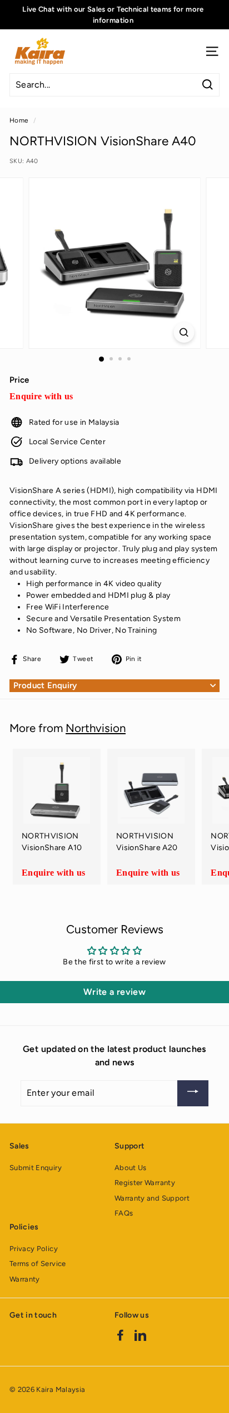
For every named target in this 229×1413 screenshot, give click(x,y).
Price (19, 380)
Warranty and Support (152, 1198)
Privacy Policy (33, 1248)
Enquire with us (41, 396)
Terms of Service (37, 1263)
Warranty (24, 1279)
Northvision (96, 728)
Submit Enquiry (35, 1167)
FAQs (123, 1213)
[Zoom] (184, 332)
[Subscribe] (192, 1093)
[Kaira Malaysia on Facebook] (120, 1335)
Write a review (114, 992)
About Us (130, 1167)
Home (18, 120)
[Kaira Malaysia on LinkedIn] (140, 1335)
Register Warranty (144, 1182)
